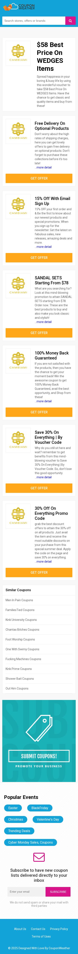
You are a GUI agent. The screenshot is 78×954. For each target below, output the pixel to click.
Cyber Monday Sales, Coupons (30, 842)
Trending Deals (19, 831)
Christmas (15, 819)
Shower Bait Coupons (20, 678)
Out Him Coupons (17, 688)
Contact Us (38, 929)
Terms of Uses (41, 936)
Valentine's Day (48, 819)
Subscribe (58, 891)
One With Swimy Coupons (22, 649)
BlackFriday (39, 808)
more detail (44, 167)
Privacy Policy (59, 929)
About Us (20, 929)
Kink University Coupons (21, 619)
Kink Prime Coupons (19, 669)
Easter (13, 808)
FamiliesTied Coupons (20, 610)
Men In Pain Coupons (19, 600)
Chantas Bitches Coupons (22, 629)
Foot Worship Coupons (20, 639)
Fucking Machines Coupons (23, 659)
